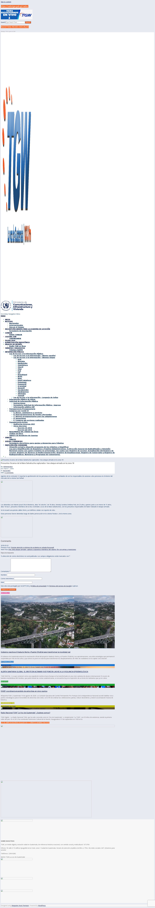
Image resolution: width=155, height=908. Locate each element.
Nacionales (6, 471)
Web (2, 582)
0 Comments (9, 473)
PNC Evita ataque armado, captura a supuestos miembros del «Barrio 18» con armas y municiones (42, 549)
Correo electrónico (7, 579)
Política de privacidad (39, 586)
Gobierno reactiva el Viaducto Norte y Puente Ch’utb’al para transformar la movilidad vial (35, 652)
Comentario (5, 571)
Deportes (4, 685)
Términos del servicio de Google (60, 586)
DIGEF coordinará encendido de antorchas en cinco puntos (24, 691)
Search (3, 22)
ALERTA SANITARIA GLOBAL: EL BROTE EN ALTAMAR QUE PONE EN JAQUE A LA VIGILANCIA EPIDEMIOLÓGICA (44, 672)
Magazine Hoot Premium (20, 906)
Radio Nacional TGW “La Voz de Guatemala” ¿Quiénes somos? (25, 713)
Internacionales (6, 665)
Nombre (4, 575)
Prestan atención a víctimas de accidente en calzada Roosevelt (32, 547)
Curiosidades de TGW (8, 706)
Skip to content (6, 2)
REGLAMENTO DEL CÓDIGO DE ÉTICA (23, 432)
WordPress (42, 906)
